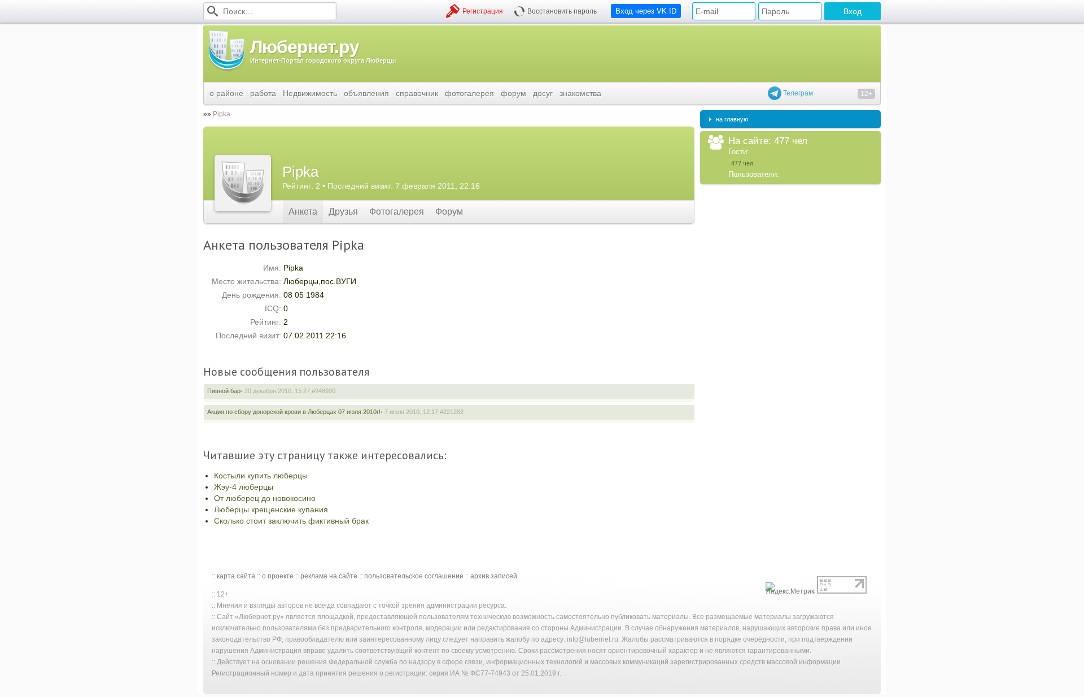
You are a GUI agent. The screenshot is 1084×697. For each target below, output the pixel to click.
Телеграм (797, 93)
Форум (449, 211)
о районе (226, 93)
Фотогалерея (396, 211)
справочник (417, 93)
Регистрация (482, 11)
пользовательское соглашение (414, 576)
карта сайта (236, 576)
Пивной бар (224, 390)
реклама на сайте (328, 576)
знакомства (580, 93)
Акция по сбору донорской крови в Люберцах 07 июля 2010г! (294, 411)
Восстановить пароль (562, 11)
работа (263, 93)
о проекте (278, 576)
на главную (732, 119)
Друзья (343, 211)
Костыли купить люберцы (261, 475)
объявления (366, 93)
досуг (543, 93)
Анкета (303, 211)
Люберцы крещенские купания (271, 509)
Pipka (221, 114)
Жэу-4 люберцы (243, 486)
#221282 (452, 411)
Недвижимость (310, 93)
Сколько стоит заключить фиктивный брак (291, 520)
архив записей (493, 576)
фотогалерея (469, 93)
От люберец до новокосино (265, 498)
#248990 (323, 390)
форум (513, 93)
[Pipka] (243, 183)
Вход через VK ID (645, 11)
